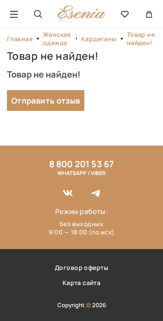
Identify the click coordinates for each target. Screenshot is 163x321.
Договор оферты (81, 267)
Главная (20, 39)
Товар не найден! (141, 38)
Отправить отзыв (45, 100)
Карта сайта (82, 283)
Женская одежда (57, 38)
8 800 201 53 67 (81, 164)
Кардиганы (98, 39)
